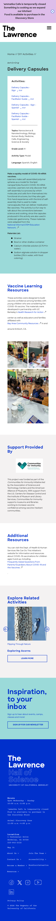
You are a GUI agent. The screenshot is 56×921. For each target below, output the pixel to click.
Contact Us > (14, 859)
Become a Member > (17, 866)
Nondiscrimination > (39, 867)
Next (48, 631)
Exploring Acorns (19, 651)
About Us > (13, 853)
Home (11, 54)
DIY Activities (25, 54)
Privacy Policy (15, 901)
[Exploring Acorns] (28, 624)
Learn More (27, 658)
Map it (11, 848)
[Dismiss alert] (52, 11)
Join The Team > (37, 853)
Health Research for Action (30, 312)
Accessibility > (37, 859)
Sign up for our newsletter (28, 725)
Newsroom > (13, 872)
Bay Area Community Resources (22, 324)
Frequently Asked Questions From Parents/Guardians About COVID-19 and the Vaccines (26, 565)
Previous (6, 629)
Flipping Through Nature (19, 644)
